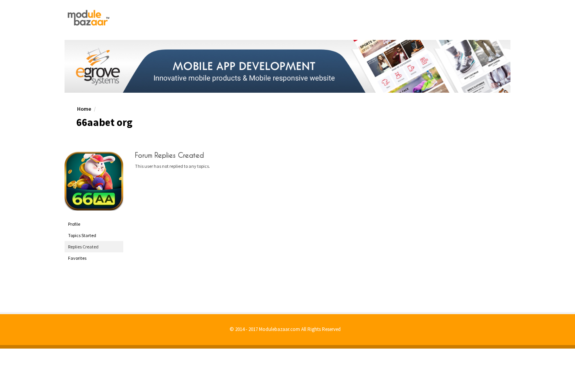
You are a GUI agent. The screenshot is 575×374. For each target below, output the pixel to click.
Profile (74, 224)
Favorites (77, 258)
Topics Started (82, 235)
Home (84, 108)
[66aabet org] (94, 181)
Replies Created (83, 247)
